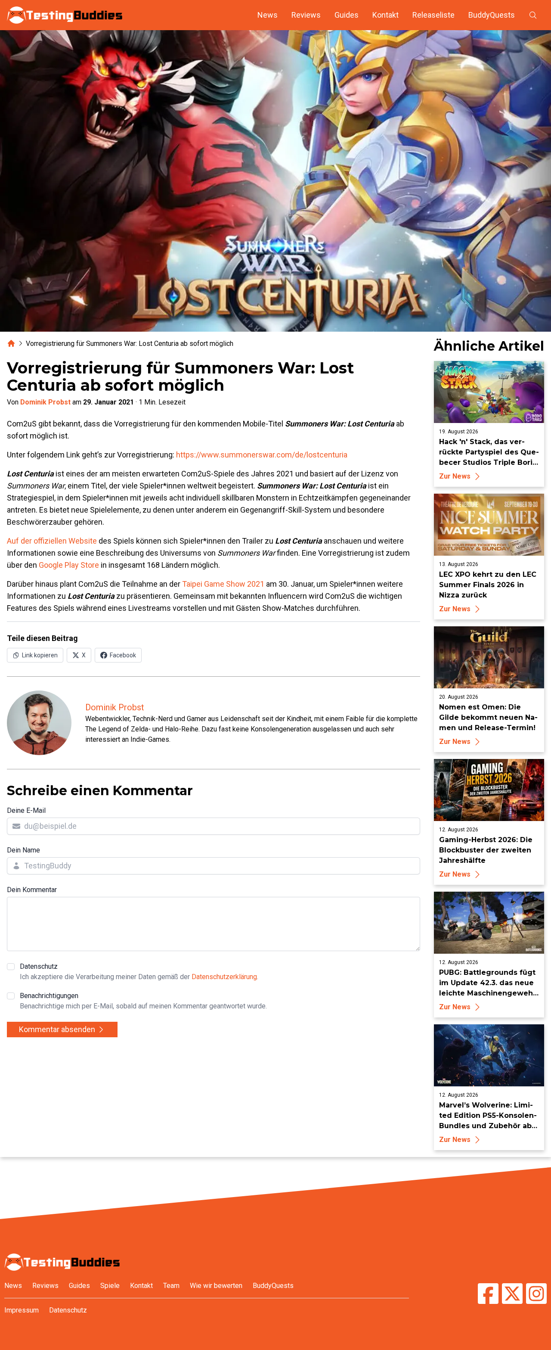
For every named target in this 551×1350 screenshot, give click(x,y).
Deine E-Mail (26, 810)
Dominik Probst (45, 402)
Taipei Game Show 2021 (223, 583)
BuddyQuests (491, 14)
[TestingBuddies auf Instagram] (536, 1294)
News (267, 14)
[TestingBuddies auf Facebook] (488, 1294)
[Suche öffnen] (533, 15)
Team (171, 1286)
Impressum (21, 1310)
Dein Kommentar (32, 890)
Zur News (455, 476)
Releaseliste (433, 14)
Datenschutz (139, 971)
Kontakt (385, 14)
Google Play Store (69, 564)
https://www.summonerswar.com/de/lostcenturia (261, 454)
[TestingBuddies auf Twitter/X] (512, 1294)
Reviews (306, 14)
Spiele (110, 1286)
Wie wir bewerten (216, 1286)
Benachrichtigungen (143, 1001)
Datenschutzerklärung (224, 977)
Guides (346, 14)
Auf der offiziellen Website (52, 540)
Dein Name (23, 850)
